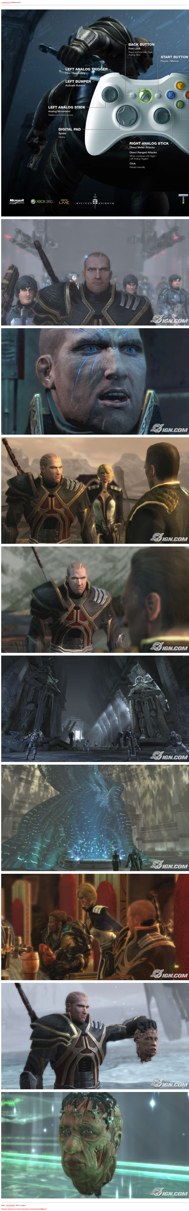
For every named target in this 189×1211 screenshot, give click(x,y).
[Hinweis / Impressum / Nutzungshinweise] (15, 1209)
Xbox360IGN (10, 1205)
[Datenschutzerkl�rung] (38, 1209)
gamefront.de (6, 2)
